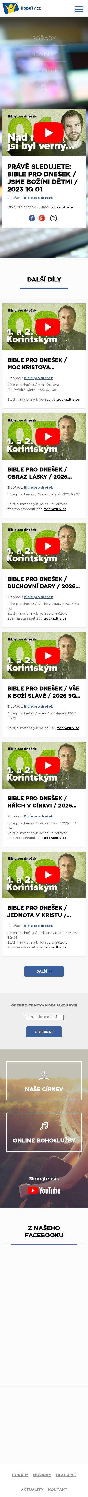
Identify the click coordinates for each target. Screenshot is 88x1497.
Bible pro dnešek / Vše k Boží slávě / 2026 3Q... (43, 692)
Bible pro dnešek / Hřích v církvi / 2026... (42, 802)
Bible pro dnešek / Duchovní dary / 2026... (43, 582)
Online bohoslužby (44, 1140)
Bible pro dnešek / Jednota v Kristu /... (39, 911)
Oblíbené (44, 70)
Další (41, 971)
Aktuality (32, 1490)
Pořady (44, 38)
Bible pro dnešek (38, 198)
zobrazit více (68, 399)
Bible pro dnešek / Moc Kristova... (37, 363)
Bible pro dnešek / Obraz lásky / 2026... (39, 473)
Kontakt (57, 1490)
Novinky (44, 54)
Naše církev (44, 1089)
